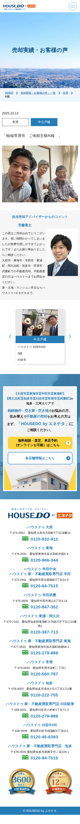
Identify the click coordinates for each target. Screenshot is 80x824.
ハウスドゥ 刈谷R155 (40, 725)
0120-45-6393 (43, 736)
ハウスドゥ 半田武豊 (40, 595)
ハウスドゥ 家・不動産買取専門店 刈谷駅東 (40, 704)
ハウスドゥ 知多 (40, 683)
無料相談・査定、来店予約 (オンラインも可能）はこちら (38, 443)
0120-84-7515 (43, 585)
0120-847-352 (43, 607)
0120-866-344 (43, 560)
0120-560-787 (43, 674)
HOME (9, 92)
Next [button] (70, 336)
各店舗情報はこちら (40, 458)
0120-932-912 (43, 539)
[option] (40, 336)
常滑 (65, 92)
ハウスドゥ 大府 (40, 527)
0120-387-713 (43, 632)
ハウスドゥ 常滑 (40, 662)
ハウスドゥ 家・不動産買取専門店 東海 (40, 641)
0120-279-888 (43, 652)
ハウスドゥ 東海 (40, 548)
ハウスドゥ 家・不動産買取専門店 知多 (40, 746)
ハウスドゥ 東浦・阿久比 (40, 616)
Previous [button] (10, 336)
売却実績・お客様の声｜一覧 (38, 92)
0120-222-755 (43, 695)
